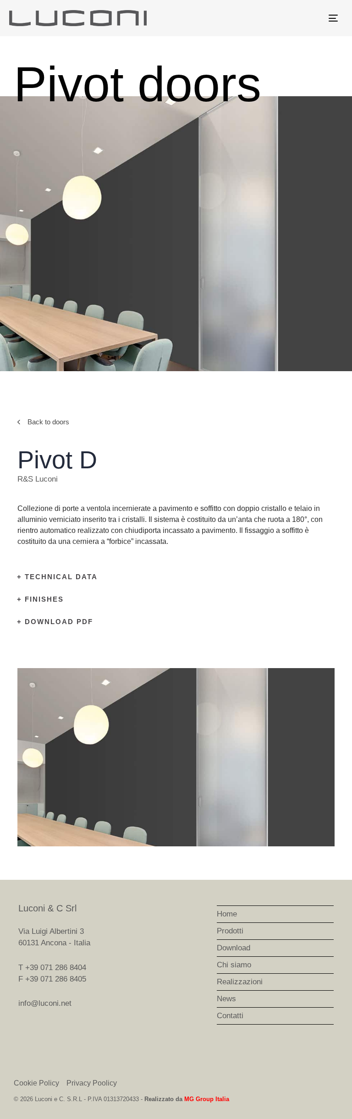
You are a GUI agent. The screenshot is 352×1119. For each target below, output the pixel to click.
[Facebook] (23, 1031)
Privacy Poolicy (91, 1083)
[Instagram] (44, 1031)
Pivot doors (137, 84)
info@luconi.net (45, 1003)
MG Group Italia (206, 1099)
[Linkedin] (64, 1031)
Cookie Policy (36, 1083)
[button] (26, 757)
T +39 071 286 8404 (52, 967)
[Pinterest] (85, 1031)
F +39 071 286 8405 (52, 979)
